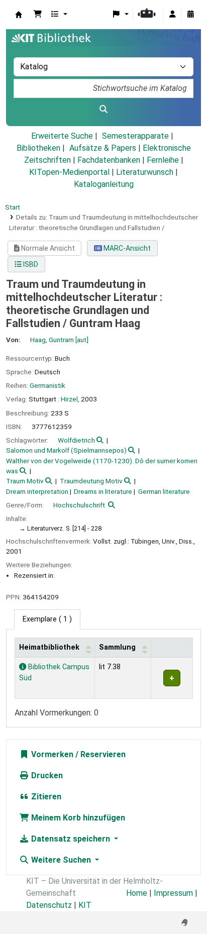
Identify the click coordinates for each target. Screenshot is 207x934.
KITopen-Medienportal (69, 172)
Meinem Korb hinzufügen (77, 817)
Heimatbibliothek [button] (49, 647)
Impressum (173, 893)
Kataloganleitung (104, 184)
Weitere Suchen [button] (61, 860)
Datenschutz (49, 905)
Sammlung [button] (117, 647)
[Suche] (103, 109)
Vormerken (51, 754)
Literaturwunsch (144, 172)
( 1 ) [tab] (47, 619)
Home (136, 893)
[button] (37, 14)
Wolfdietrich (76, 440)
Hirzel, (70, 399)
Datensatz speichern (70, 839)
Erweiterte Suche (62, 136)
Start (12, 207)
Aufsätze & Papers (102, 148)
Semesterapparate (135, 136)
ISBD (30, 264)
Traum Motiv (25, 481)
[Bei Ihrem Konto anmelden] (172, 14)
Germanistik (47, 385)
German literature (164, 491)
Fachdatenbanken (108, 160)
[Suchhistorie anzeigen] (190, 14)
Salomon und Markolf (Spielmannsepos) (66, 450)
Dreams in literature (103, 491)
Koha (18, 14)
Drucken (46, 775)
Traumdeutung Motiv (91, 481)
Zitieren (45, 796)
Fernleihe (163, 160)
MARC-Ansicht (126, 248)
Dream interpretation (37, 491)
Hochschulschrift (79, 505)
